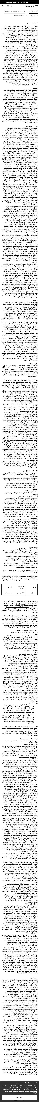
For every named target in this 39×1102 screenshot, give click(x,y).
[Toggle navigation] (36, 6)
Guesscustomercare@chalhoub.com (17, 607)
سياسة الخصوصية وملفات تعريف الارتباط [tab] (14, 11)
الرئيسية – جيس (34, 15)
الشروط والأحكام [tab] (33, 11)
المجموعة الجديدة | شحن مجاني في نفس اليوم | (18, 2)
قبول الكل (19, 1097)
